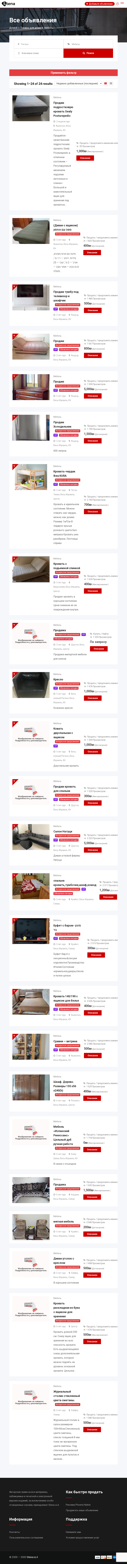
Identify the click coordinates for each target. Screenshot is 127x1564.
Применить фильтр (63, 72)
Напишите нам (73, 1532)
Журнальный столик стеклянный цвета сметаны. (66, 1396)
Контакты (14, 1532)
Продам (58, 341)
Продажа (59, 630)
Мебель (57, 97)
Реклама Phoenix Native (78, 1504)
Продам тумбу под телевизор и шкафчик (66, 296)
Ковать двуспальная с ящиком (63, 733)
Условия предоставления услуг (82, 1537)
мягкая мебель (63, 1221)
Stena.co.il (32, 1557)
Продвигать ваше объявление (82, 1510)
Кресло (58, 679)
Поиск (90, 53)
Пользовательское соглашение (26, 1537)
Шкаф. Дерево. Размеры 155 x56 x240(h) (64, 1086)
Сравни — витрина (65, 1041)
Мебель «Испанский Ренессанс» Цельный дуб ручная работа (63, 1135)
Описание (85, 158)
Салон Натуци (62, 831)
